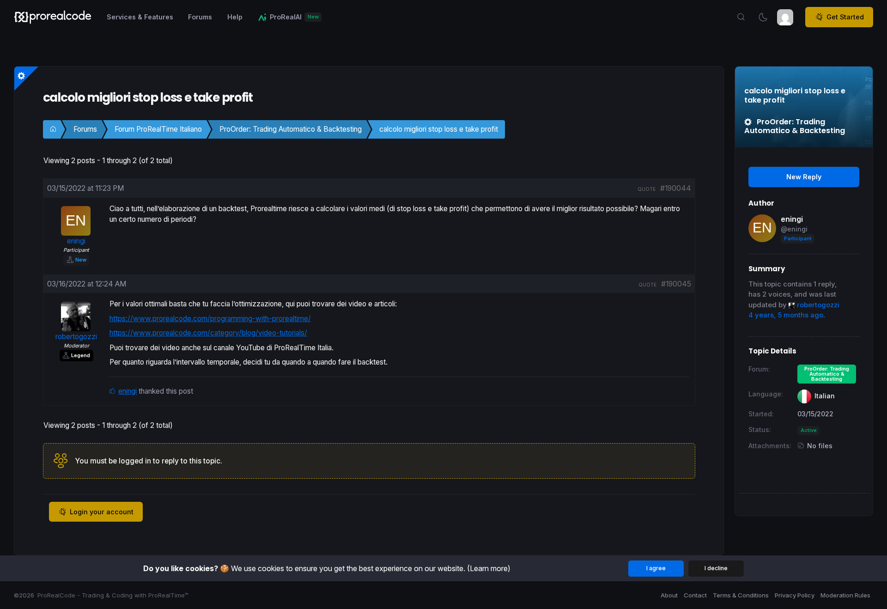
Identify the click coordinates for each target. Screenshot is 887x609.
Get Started (845, 17)
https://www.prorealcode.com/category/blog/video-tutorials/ (208, 333)
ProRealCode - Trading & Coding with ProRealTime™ (112, 595)
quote (647, 189)
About (669, 595)
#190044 (675, 188)
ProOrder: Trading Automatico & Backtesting (290, 129)
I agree (656, 568)
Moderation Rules (845, 595)
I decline (716, 568)
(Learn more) (488, 568)
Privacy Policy (794, 595)
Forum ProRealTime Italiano (158, 129)
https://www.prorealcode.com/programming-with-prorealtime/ (210, 318)
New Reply (803, 177)
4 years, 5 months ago (785, 315)
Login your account (102, 512)
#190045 (676, 284)
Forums (85, 129)
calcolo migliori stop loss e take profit (438, 129)
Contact (695, 595)
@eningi (794, 229)
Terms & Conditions (741, 595)
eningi (127, 391)
